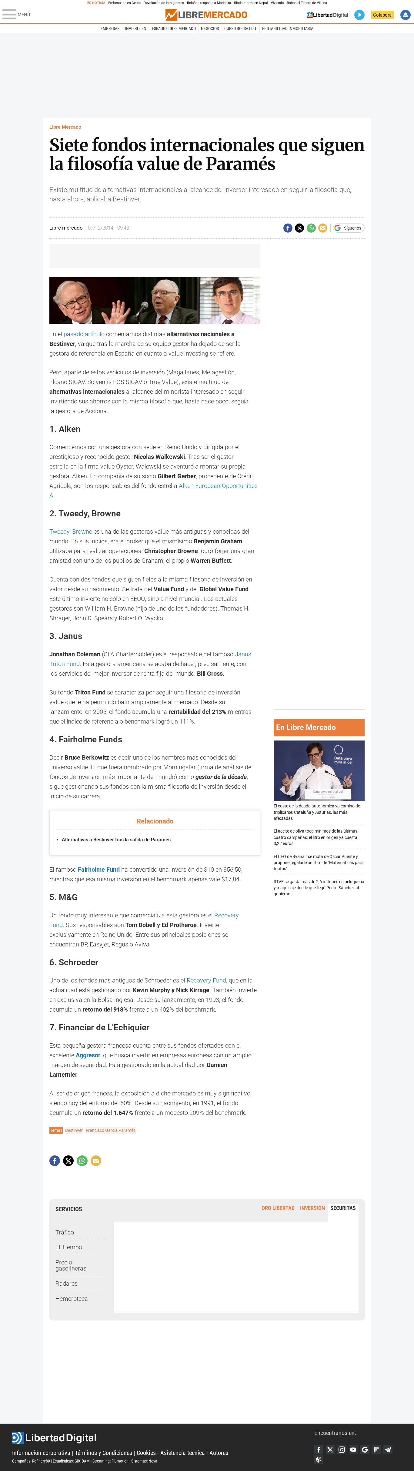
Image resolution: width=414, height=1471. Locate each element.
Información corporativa (41, 1452)
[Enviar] (311, 228)
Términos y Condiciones (103, 1452)
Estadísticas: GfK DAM (71, 1461)
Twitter (330, 1449)
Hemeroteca (71, 1298)
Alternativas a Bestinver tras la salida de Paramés (116, 840)
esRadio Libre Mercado (174, 28)
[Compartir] (287, 228)
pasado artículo (84, 334)
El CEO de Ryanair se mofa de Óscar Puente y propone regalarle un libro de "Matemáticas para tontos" (319, 862)
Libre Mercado (65, 127)
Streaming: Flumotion (110, 1461)
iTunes (318, 1459)
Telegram (387, 1449)
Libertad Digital (163, 1438)
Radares (66, 1283)
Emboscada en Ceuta (124, 3)
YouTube (353, 1449)
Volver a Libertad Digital (327, 15)
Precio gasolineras (70, 1265)
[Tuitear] (299, 228)
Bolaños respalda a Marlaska (209, 3)
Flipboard (376, 1449)
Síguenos (352, 228)
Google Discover (364, 1449)
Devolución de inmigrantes (164, 3)
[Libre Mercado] (206, 15)
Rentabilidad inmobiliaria (287, 28)
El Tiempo (68, 1247)
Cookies (146, 1452)
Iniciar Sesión (405, 15)
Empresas (110, 28)
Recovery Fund (206, 980)
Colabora (382, 15)
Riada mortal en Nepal (251, 3)
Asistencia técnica (182, 1452)
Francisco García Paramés (110, 1130)
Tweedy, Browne (70, 531)
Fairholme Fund (99, 869)
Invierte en (135, 28)
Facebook (318, 1449)
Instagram (341, 1449)
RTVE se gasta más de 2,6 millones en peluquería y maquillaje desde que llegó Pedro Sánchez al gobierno (319, 887)
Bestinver (74, 1130)
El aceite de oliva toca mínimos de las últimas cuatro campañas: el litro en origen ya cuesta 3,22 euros (315, 837)
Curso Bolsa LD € (240, 28)
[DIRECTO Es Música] (359, 15)
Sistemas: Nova (144, 1461)
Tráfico (64, 1232)
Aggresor (88, 1055)
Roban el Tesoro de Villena (307, 3)
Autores (218, 1452)
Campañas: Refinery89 (31, 1461)
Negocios (210, 28)
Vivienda (277, 3)
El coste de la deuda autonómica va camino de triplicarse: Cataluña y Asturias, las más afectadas (317, 812)
